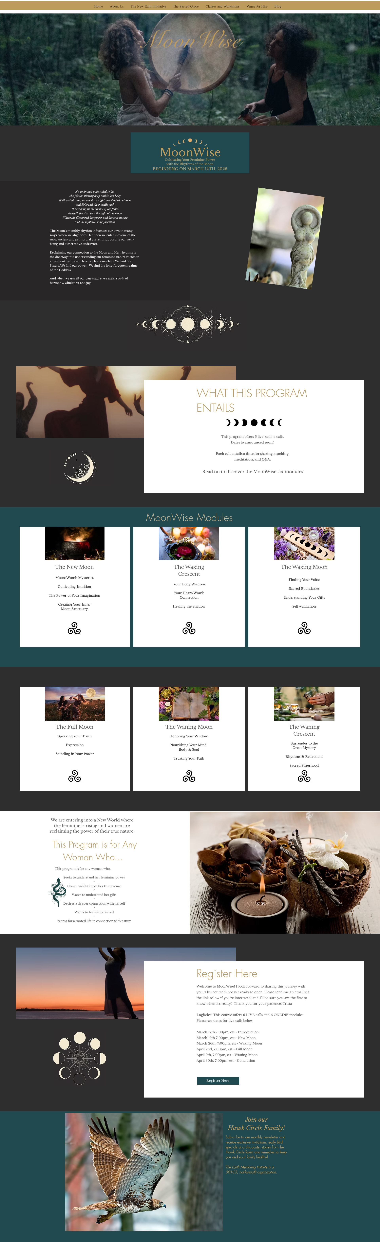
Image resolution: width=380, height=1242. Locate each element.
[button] (116, 6)
